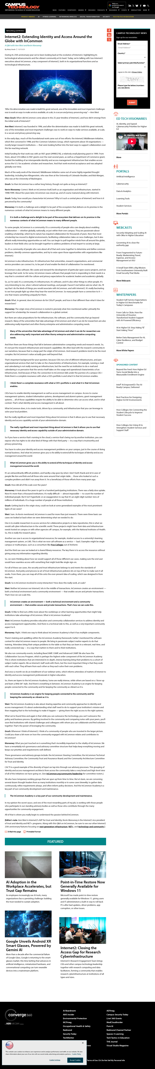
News (55, 10)
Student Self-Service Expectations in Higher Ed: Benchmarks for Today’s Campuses (131, 302)
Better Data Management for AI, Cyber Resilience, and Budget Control (130, 340)
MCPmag (67, 1022)
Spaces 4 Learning (115, 1033)
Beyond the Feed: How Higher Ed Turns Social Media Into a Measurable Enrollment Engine (131, 372)
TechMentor (68, 1037)
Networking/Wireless (68, 17)
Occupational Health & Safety (76, 1026)
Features (62, 10)
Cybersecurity (122, 183)
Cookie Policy (76, 1054)
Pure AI (110, 1026)
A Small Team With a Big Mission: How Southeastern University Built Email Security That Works (131, 270)
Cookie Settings (54, 1060)
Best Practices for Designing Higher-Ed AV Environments (129, 398)
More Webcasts (123, 280)
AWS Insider (68, 1014)
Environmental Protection (75, 1018)
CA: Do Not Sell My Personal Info (111, 1060)
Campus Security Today (117, 1014)
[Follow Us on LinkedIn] (130, 5)
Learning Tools (123, 198)
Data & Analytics (123, 191)
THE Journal (112, 1041)
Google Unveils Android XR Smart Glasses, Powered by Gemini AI (28, 945)
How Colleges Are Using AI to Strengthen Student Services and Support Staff (131, 428)
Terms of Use (92, 1060)
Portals (122, 171)
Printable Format (34, 831)
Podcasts (101, 10)
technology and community (91, 826)
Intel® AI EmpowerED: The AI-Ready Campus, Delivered (129, 386)
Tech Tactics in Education (118, 1037)
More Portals (122, 213)
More (145, 10)
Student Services (124, 205)
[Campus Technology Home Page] (22, 7)
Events (124, 10)
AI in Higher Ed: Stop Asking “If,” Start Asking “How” (130, 329)
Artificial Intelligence (125, 176)
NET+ (70, 826)
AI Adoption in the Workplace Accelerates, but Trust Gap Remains (28, 886)
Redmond (67, 1030)
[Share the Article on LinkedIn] (109, 34)
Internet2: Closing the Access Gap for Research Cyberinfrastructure (81, 952)
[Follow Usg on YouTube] (144, 5)
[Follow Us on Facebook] (141, 6)
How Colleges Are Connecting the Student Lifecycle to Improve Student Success (131, 412)
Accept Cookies (75, 1060)
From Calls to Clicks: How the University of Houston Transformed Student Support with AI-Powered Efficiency (129, 316)
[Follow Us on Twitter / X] (133, 6)
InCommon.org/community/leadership (64, 773)
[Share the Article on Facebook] (109, 30)
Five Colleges (57, 544)
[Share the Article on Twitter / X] (109, 39)
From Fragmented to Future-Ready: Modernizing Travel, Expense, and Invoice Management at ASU (129, 256)
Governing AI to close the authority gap (127, 244)
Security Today (69, 1033)
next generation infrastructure (53, 826)
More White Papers (125, 350)
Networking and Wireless (15, 31)
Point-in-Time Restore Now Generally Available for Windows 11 (83, 886)
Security (106, 17)
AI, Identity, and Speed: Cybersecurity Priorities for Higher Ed (131, 126)
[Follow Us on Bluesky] (137, 5)
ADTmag (110, 1010)
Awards (81, 10)
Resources (113, 10)
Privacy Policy (137, 72)
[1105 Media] (19, 1037)
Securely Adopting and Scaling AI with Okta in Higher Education (131, 234)
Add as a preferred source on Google (118, 5)
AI (39, 17)
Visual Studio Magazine (117, 1045)
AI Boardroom (69, 1010)
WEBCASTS (124, 227)
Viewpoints (72, 10)
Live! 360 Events (114, 1018)
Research (91, 10)
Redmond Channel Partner (119, 1030)
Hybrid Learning (49, 17)
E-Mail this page (14, 831)
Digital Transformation (90, 17)
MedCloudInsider (115, 1022)
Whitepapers (126, 294)
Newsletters (136, 10)
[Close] (82, 1043)
